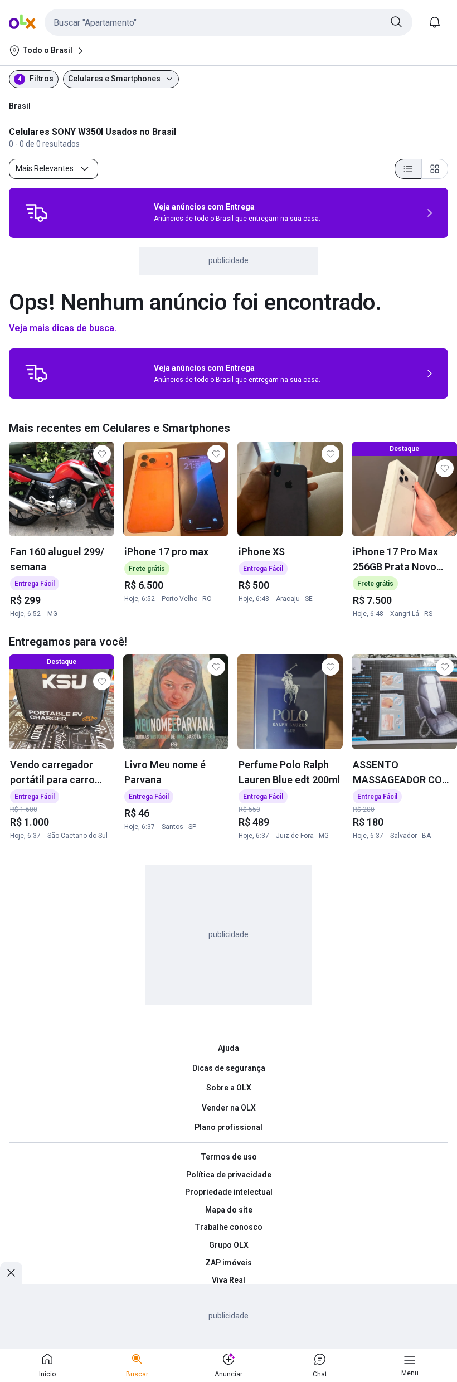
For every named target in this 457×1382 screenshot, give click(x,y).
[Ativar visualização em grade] (434, 169)
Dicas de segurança (228, 1068)
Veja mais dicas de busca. (62, 328)
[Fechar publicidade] (11, 1273)
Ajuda (228, 1048)
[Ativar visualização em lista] (408, 169)
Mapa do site (228, 1209)
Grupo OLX (229, 1244)
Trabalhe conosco (228, 1227)
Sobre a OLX (228, 1087)
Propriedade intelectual (229, 1191)
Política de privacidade (228, 1174)
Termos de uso (229, 1156)
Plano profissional (228, 1127)
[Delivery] (36, 213)
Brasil (20, 106)
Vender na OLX (229, 1107)
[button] (228, 22)
